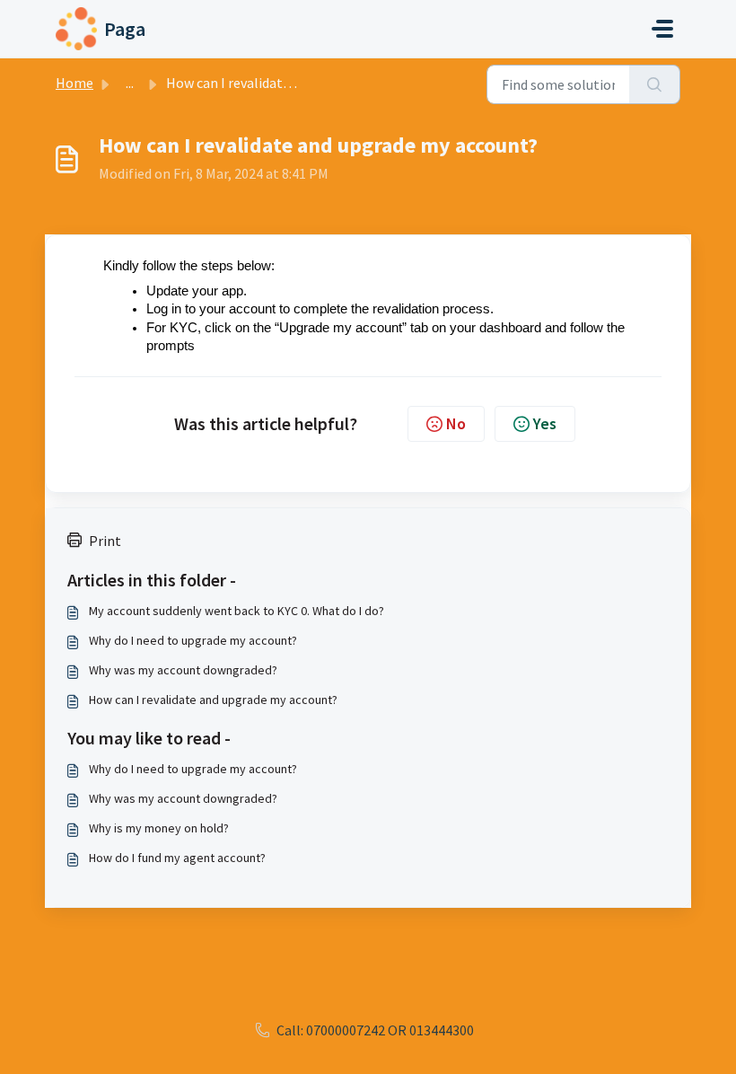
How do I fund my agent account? (177, 858)
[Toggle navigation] (662, 29)
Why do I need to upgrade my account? (193, 640)
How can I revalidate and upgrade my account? (213, 699)
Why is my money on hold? (159, 828)
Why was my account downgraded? (183, 670)
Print (105, 541)
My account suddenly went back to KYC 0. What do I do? (236, 611)
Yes (544, 423)
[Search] (654, 84)
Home (74, 83)
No (456, 423)
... (130, 83)
